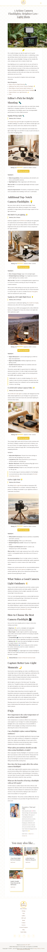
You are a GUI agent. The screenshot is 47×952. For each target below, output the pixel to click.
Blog (23, 929)
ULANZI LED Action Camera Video (20, 388)
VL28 (25, 220)
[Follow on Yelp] (28, 935)
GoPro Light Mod (14, 479)
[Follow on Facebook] (33, 935)
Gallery (23, 915)
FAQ (24, 913)
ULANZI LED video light (15, 393)
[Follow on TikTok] (19, 935)
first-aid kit (34, 378)
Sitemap (28, 949)
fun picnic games (21, 569)
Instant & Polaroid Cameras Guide (26, 657)
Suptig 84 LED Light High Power (19, 297)
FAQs (10, 94)
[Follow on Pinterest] (24, 935)
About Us (31, 833)
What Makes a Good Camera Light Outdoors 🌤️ (21, 88)
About (23, 920)
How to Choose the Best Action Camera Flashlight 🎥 (22, 90)
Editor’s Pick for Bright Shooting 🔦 (17, 84)
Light (18, 121)
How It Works (23, 908)
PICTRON (21, 220)
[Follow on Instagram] (14, 935)
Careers (23, 925)
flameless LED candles (25, 609)
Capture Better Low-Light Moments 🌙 (19, 92)
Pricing (23, 911)
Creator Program (23, 927)
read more (13, 862)
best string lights (33, 291)
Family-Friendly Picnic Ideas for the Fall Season (15, 883)
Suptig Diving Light (15, 116)
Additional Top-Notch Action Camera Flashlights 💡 (22, 86)
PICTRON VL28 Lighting (16, 215)
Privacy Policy (37, 948)
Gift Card (23, 918)
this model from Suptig (32, 303)
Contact (23, 922)
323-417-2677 (26, 944)
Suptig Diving (13, 121)
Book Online (23, 932)
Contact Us (24, 835)
